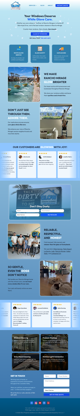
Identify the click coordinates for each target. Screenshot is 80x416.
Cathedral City (56, 253)
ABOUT (50, 5)
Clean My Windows (40, 34)
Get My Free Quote (57, 394)
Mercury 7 (61, 412)
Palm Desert (67, 249)
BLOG (42, 5)
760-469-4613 (45, 38)
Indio (53, 251)
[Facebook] (31, 403)
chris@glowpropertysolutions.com (45, 408)
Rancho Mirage (60, 251)
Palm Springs (58, 249)
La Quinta (47, 251)
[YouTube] (40, 403)
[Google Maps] (44, 403)
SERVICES (32, 5)
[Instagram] (35, 403)
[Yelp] (48, 403)
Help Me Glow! (52, 215)
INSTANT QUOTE (62, 5)
